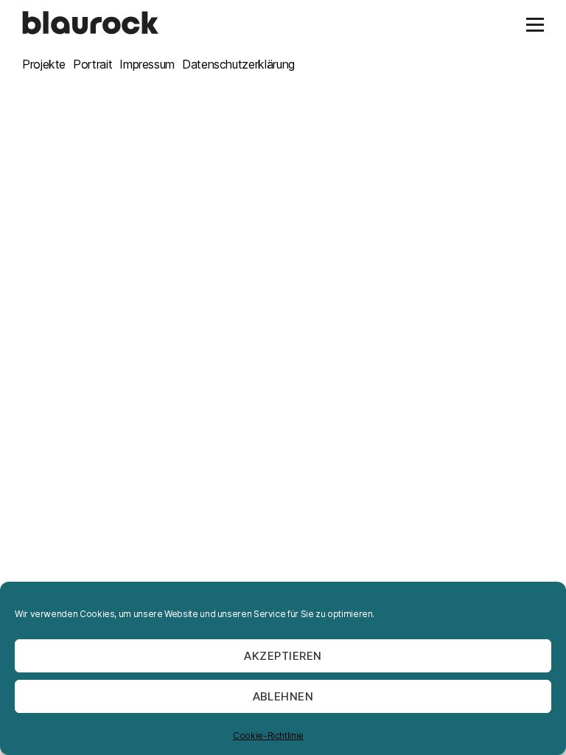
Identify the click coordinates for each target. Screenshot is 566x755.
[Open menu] (535, 24)
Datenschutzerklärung (238, 64)
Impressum (147, 64)
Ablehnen (283, 696)
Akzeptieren (283, 656)
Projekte (44, 64)
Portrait (92, 64)
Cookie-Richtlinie (268, 735)
